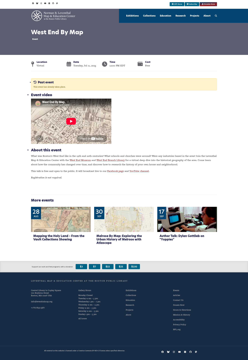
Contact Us (178, 300)
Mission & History (181, 314)
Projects (194, 15)
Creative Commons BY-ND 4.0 (89, 351)
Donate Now (209, 4)
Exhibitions (132, 15)
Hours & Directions (182, 309)
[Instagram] (41, 3)
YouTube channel (139, 171)
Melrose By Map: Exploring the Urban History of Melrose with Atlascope (119, 239)
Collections (149, 15)
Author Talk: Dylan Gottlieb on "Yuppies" (182, 237)
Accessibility (179, 319)
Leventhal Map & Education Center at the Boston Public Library (79, 280)
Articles (176, 295)
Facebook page (115, 171)
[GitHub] (53, 3)
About (207, 15)
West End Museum (80, 160)
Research (181, 15)
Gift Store (178, 4)
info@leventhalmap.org (41, 301)
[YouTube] (45, 3)
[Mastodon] (57, 3)
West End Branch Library (110, 160)
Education (165, 15)
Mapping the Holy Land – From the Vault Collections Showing (58, 237)
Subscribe (192, 4)
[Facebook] (33, 3)
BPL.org (176, 329)
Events (176, 290)
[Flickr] (49, 3)
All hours (82, 318)
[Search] (216, 16)
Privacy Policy (179, 324)
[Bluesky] (37, 3)
